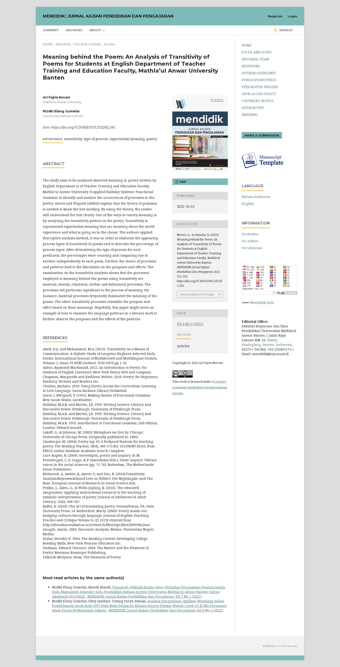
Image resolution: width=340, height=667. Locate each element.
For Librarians (252, 248)
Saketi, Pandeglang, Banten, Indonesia (267, 342)
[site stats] (245, 302)
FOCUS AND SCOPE (257, 52)
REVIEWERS (251, 66)
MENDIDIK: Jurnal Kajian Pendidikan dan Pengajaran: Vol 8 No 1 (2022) (166, 610)
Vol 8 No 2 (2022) (87, 44)
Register (275, 16)
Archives (74, 30)
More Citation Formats (197, 294)
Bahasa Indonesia (256, 196)
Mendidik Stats (262, 302)
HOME (246, 45)
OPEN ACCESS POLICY (259, 94)
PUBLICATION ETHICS (259, 80)
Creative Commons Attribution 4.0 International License (199, 387)
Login (292, 16)
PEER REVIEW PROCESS (260, 87)
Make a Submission (262, 135)
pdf (182, 182)
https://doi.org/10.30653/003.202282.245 (83, 127)
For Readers (250, 234)
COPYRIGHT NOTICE (257, 100)
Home (48, 44)
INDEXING (250, 114)
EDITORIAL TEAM (255, 59)
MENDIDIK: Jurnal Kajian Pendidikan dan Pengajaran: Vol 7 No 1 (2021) (144, 596)
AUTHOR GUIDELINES (259, 73)
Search (285, 30)
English (248, 203)
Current (51, 30)
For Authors (250, 241)
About (95, 30)
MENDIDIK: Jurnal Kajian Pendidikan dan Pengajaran (108, 16)
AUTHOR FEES (253, 107)
